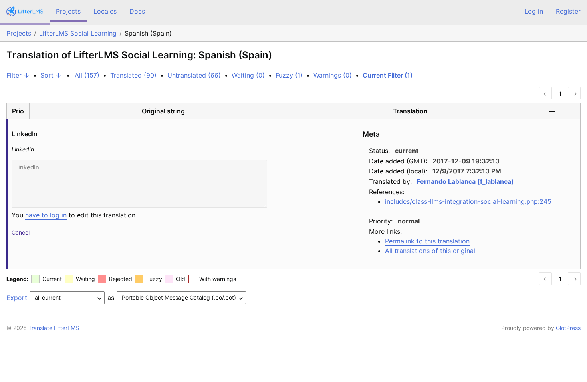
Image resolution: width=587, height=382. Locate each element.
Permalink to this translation (427, 241)
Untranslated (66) (194, 75)
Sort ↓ (50, 75)
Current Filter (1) (387, 75)
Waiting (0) (248, 75)
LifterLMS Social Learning (78, 33)
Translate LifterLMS (53, 327)
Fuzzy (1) (289, 75)
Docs (137, 11)
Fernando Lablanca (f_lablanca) (465, 181)
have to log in (46, 215)
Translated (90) (133, 75)
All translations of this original (430, 251)
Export (16, 298)
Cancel (21, 232)
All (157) (87, 75)
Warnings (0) (332, 75)
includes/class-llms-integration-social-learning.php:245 (468, 201)
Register (568, 11)
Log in (533, 11)
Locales (105, 11)
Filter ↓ (18, 75)
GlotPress (568, 327)
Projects (68, 11)
